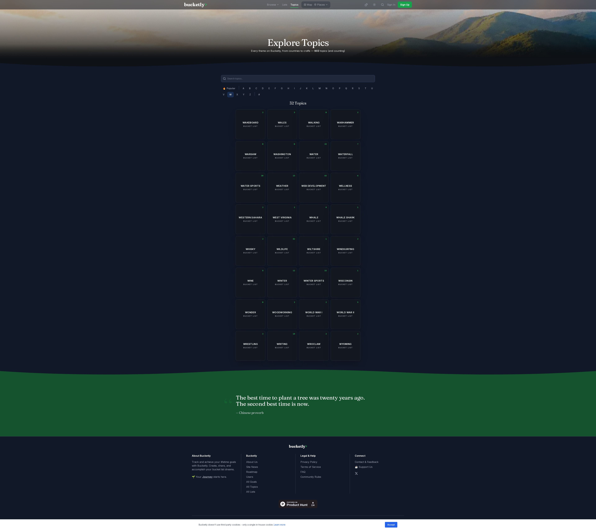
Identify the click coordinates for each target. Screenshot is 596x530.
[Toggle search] (382, 4)
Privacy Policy (308, 461)
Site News (252, 466)
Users (249, 476)
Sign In (391, 4)
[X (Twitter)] (356, 473)
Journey (207, 476)
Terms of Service (310, 466)
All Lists (250, 491)
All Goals (251, 481)
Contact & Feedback (366, 461)
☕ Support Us (363, 466)
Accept (391, 524)
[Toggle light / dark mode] (374, 4)
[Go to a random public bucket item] (366, 4)
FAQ (302, 471)
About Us (251, 461)
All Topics (252, 486)
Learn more (279, 524)
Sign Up (404, 4)
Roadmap (251, 471)
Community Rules (310, 476)
